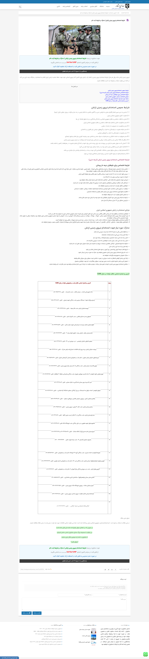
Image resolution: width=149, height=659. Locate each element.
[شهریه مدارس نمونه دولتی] (93, 630)
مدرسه (108, 6)
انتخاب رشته (84, 6)
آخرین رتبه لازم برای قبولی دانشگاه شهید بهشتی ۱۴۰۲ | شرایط (42, 642)
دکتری (58, 6)
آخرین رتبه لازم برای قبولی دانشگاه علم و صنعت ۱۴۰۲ (46, 634)
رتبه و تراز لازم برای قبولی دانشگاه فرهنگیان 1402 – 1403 (45, 631)
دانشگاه (102, 6)
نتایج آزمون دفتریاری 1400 (84, 642)
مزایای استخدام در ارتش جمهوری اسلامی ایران (116, 97)
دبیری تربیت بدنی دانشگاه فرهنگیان (49, 639)
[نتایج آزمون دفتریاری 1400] (93, 643)
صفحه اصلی (128, 2)
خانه (118, 13)
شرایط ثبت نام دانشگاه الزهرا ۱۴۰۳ (51, 636)
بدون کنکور (75, 6)
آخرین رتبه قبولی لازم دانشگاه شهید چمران (47, 644)
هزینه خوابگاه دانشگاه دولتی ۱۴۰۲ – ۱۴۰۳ (48, 629)
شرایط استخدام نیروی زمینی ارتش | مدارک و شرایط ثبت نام (108, 20)
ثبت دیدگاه (36, 613)
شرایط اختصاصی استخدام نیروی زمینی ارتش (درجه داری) (114, 93)
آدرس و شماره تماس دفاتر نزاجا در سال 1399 (116, 101)
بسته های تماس (118, 2)
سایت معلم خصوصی (107, 2)
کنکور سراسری (93, 6)
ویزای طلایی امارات (86, 636)
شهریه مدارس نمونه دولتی (84, 629)
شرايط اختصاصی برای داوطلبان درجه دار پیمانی (116, 95)
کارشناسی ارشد (66, 6)
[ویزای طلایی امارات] (93, 637)
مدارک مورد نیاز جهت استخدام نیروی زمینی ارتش (116, 99)
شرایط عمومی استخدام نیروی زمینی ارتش (118, 91)
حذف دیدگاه (26, 613)
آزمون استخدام (112, 13)
